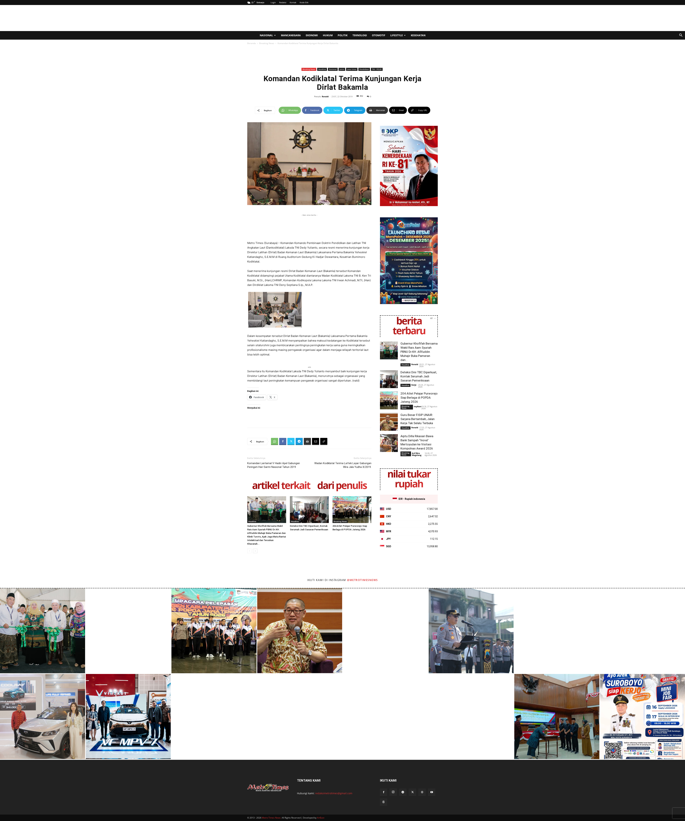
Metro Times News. (271, 817)
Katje (414, 384)
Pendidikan (364, 69)
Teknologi (359, 35)
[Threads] (383, 802)
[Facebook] (282, 441)
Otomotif (378, 35)
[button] (680, 35)
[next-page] (255, 551)
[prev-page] (249, 551)
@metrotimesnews (362, 580)
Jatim (342, 69)
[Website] (422, 792)
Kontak (293, 2)
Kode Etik (304, 2)
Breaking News (266, 43)
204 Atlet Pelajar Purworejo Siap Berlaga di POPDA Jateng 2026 (419, 397)
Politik (342, 35)
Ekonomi (312, 35)
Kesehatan (418, 35)
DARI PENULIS (342, 486)
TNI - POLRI (377, 69)
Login (273, 2)
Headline (322, 69)
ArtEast (320, 817)
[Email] (315, 441)
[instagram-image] (42, 630)
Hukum (328, 35)
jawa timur (351, 69)
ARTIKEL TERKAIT (281, 486)
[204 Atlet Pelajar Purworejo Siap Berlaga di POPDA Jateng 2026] (352, 509)
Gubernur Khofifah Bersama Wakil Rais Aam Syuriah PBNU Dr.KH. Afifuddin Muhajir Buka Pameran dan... (419, 352)
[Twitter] (291, 441)
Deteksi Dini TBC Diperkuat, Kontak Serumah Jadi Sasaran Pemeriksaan (418, 376)
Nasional (266, 35)
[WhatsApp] (274, 441)
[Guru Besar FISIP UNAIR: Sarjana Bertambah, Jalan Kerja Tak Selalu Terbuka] (389, 422)
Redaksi (282, 2)
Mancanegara (291, 35)
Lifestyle (396, 35)
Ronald (325, 96)
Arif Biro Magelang (416, 454)
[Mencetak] (307, 441)
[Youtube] (431, 792)
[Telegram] (299, 441)
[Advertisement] (373, 18)
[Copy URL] (323, 441)
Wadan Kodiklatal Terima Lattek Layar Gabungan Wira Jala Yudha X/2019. (342, 465)
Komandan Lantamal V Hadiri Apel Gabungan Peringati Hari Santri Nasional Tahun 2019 (273, 465)
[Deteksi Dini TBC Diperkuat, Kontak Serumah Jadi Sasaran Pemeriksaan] (309, 509)
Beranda (251, 43)
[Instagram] (393, 792)
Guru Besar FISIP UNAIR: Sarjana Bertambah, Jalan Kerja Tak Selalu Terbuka (417, 419)
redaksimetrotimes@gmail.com (333, 793)
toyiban (417, 406)
